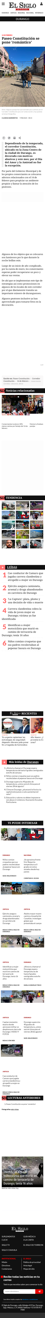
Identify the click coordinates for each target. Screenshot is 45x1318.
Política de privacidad (32, 1262)
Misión (4, 1262)
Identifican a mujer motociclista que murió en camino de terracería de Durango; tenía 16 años (20, 630)
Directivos (6, 1265)
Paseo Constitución (21, 378)
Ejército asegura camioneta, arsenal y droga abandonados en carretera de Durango (25, 589)
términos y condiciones (30, 1299)
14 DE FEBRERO (7, 35)
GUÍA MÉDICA (29, 1236)
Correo (14, 137)
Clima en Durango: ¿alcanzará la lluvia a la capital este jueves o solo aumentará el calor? (23, 791)
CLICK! (5, 1240)
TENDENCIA (14, 497)
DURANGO (5, 13)
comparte (20, 137)
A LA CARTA (28, 1240)
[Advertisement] (22, 227)
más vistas (15, 1109)
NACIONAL (30, 13)
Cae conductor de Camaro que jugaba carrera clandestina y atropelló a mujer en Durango (25, 576)
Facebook (4, 137)
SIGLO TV (6, 1245)
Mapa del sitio (29, 1269)
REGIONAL (21, 13)
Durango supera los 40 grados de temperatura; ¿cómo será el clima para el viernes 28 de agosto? (23, 784)
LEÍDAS (12, 567)
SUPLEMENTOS (8, 1236)
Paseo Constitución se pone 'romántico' (21, 1104)
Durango (22, 18)
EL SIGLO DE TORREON (33, 1245)
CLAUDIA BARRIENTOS (10, 118)
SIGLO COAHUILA (9, 1250)
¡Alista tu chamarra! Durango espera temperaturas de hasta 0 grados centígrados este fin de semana (24, 770)
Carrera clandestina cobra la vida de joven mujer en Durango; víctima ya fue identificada (22, 614)
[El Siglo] (20, 1234)
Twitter (9, 137)
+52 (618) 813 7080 (31, 1308)
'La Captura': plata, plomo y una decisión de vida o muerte (25, 600)
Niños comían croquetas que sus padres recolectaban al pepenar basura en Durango (24, 645)
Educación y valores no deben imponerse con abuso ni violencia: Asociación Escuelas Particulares (24, 799)
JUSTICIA (13, 13)
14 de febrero (23, 381)
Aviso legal (27, 1265)
